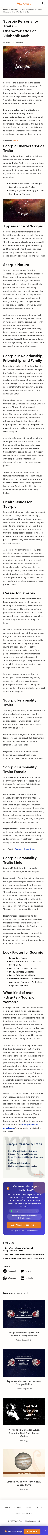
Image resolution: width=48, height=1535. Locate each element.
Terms (28, 1507)
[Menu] (4, 3)
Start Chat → (32, 1531)
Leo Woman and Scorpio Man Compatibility (24, 1254)
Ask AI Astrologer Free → (24, 1224)
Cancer (12, 982)
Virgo (11, 985)
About (8, 1507)
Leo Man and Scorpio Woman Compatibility (24, 1258)
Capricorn (23, 985)
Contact (39, 1507)
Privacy (18, 1507)
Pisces (23, 982)
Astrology (15, 10)
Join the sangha (24, 1513)
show (15, 140)
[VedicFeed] (24, 3)
